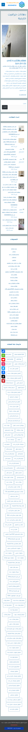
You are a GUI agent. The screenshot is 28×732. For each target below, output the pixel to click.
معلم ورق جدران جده (14, 666)
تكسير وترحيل (20, 477)
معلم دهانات (14, 320)
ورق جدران (14, 329)
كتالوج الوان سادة (14, 581)
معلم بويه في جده (14, 318)
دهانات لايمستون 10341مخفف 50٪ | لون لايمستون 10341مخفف (10, 152)
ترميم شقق (19, 449)
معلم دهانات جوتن (14, 624)
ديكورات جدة (8, 553)
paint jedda (10, 359)
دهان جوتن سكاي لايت (14, 266)
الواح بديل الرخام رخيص (14, 402)
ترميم (19, 439)
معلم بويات (7, 600)
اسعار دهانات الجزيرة (9, 387)
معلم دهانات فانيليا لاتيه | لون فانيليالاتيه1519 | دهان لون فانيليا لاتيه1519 (9, 142)
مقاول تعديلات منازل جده (14, 704)
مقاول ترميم (14, 326)
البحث (24, 103)
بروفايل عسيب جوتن (18, 425)
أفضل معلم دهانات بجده (14, 373)
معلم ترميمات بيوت (19, 614)
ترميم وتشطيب (20, 468)
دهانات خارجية (14, 277)
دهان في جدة (8, 525)
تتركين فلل (7, 435)
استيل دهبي (20, 383)
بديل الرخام (14, 249)
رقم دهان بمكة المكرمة (14, 562)
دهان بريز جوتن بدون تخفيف (14, 263)
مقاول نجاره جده (14, 709)
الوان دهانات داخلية (14, 411)
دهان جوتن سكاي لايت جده (14, 520)
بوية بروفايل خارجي (18, 435)
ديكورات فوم (14, 300)
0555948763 (14, 725)
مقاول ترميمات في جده (14, 681)
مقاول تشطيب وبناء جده (14, 700)
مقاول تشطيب (14, 695)
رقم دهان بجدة (14, 306)
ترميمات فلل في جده (18, 444)
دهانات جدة (19, 482)
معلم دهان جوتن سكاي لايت (14, 638)
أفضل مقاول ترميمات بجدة (14, 378)
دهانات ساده (14, 286)
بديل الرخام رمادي (14, 416)
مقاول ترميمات (14, 671)
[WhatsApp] (3, 355)
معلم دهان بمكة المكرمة (14, 633)
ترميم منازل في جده (14, 463)
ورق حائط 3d (14, 335)
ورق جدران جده (14, 332)
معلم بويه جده (14, 610)
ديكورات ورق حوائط (9, 558)
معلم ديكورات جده (14, 648)
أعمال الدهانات (7, 364)
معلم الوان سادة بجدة (18, 600)
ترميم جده (7, 444)
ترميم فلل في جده (18, 458)
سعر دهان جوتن (14, 567)
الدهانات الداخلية (14, 397)
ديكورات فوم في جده (14, 303)
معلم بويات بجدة (14, 315)
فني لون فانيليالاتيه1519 (14, 577)
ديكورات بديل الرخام (14, 295)
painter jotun (7, 354)
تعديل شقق (18, 473)
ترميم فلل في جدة (9, 454)
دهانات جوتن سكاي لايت (14, 487)
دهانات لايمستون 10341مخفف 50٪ (14, 289)
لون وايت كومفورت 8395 (14, 312)
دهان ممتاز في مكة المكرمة (14, 543)
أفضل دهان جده (14, 368)
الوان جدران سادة (14, 406)
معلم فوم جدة (14, 657)
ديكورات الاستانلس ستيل (14, 548)
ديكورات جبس (19, 553)
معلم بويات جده (19, 605)
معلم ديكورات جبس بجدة (14, 643)
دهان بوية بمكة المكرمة (18, 506)
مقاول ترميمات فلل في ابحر (14, 676)
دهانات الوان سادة (8, 477)
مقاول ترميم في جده (14, 690)
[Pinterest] (3, 381)
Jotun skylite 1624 (19, 354)
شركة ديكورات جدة (14, 572)
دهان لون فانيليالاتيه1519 (14, 539)
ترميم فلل (20, 454)
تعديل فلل (9, 473)
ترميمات (14, 257)
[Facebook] (3, 372)
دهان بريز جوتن (14, 496)
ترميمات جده (11, 439)
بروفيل (14, 251)
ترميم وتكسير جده (8, 468)
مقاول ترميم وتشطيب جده (10, 220)
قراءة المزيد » (22, 94)
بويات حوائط (20, 430)
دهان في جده (14, 269)
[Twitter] (3, 368)
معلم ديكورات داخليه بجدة (14, 652)
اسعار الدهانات (9, 383)
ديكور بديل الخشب (14, 292)
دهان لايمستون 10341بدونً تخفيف (14, 272)
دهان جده (6, 506)
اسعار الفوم (21, 387)
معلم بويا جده (8, 605)
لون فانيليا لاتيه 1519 (14, 591)
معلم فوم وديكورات (14, 662)
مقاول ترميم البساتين (14, 685)
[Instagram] (3, 364)
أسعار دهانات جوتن (20, 364)
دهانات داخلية (14, 280)
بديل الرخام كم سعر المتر (14, 420)
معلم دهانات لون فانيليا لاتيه (14, 323)
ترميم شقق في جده (14, 254)
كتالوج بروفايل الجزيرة (14, 586)
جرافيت (14, 260)
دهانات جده (14, 274)
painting (19, 359)
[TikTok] (3, 376)
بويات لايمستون (9, 430)
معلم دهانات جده (14, 619)
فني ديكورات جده (14, 309)
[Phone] (3, 351)
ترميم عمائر (9, 449)
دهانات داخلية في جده (14, 283)
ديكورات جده (14, 297)
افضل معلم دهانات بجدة (14, 392)
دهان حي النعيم (19, 525)
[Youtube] (3, 359)
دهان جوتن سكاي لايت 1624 (14, 515)
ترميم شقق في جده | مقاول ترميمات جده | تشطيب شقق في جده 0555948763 (9, 212)
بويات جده (6, 425)
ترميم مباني (8, 458)
